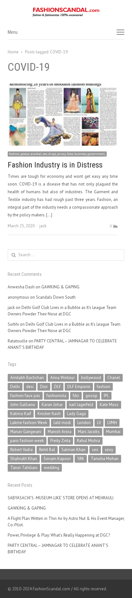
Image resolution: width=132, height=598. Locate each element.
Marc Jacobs (89, 431)
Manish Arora (59, 431)
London (84, 422)
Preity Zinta (60, 440)
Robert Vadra (21, 449)
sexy (109, 449)
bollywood (91, 377)
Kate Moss (109, 404)
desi (30, 386)
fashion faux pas (25, 395)
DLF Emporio (78, 386)
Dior (44, 386)
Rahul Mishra (88, 440)
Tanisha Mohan (105, 458)
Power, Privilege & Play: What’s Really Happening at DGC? (59, 535)
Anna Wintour (62, 377)
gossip (91, 395)
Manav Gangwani (25, 431)
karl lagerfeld (81, 404)
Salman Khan (74, 449)
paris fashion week (27, 440)
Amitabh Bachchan (27, 377)
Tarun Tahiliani (23, 467)
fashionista (56, 395)
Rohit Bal (47, 449)
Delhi (15, 386)
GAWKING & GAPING (60, 287)
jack (42, 226)
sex (95, 449)
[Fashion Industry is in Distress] (63, 87)
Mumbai (113, 431)
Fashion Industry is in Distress (55, 164)
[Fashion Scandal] (66, 12)
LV (99, 422)
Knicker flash (49, 413)
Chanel (113, 377)
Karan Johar (52, 404)
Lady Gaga (76, 413)
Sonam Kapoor (57, 458)
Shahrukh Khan (23, 458)
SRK (80, 458)
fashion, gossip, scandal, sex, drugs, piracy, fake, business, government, (57, 154)
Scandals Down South (56, 297)
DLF (57, 386)
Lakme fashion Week (28, 422)
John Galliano (22, 404)
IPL (106, 395)
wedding (51, 467)
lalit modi (62, 422)
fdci (76, 395)
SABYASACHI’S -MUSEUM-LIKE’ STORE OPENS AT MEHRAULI (60, 498)
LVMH (112, 422)
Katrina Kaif (20, 413)
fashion (103, 386)
